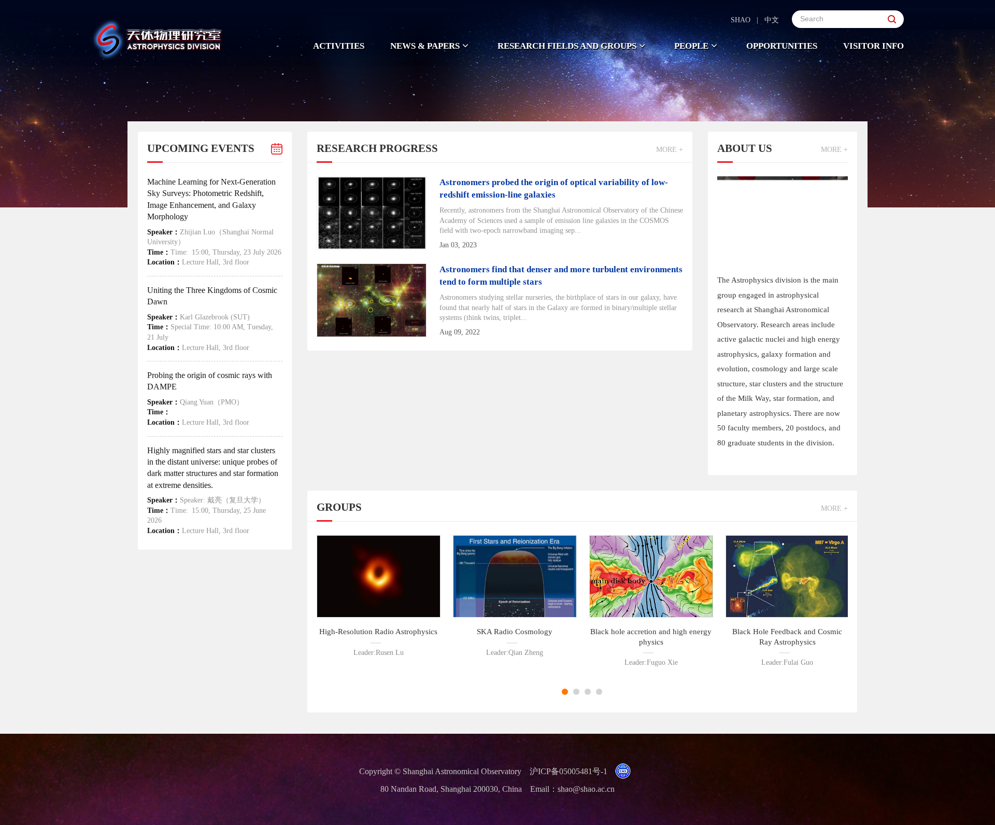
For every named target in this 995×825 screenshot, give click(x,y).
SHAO (740, 20)
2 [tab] (576, 692)
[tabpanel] (378, 596)
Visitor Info (873, 46)
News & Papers (425, 46)
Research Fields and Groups (566, 46)
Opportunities (781, 46)
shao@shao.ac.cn (586, 789)
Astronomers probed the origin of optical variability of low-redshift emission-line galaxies (553, 188)
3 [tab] (588, 692)
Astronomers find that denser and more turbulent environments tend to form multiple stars (561, 275)
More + (669, 149)
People (691, 46)
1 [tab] (565, 692)
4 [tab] (599, 692)
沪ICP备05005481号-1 (568, 771)
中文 (771, 20)
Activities (338, 46)
